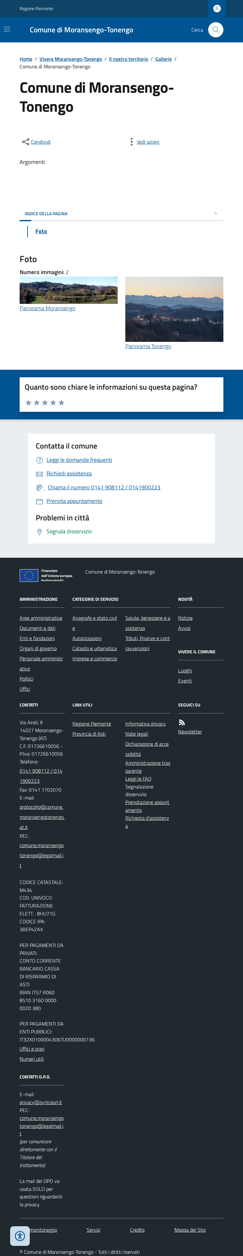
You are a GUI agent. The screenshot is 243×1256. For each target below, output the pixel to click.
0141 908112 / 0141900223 (41, 776)
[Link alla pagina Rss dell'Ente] (182, 722)
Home (26, 59)
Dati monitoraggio (38, 1230)
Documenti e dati (37, 628)
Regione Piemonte (36, 8)
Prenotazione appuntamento (147, 806)
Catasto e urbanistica (94, 648)
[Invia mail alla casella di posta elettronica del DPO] (41, 1102)
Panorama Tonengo (148, 346)
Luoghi (185, 670)
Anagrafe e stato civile (94, 623)
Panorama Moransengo (47, 308)
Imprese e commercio (94, 658)
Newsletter (190, 731)
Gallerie (163, 59)
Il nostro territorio (128, 59)
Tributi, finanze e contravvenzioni (147, 643)
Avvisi (184, 628)
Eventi (185, 680)
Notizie (185, 618)
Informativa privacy (145, 723)
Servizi (93, 1230)
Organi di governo (38, 648)
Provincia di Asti (89, 734)
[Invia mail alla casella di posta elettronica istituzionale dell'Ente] (42, 817)
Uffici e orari (32, 1048)
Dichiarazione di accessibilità (147, 749)
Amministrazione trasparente (147, 767)
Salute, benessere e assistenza (147, 623)
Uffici (25, 689)
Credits (137, 1230)
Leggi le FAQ (138, 778)
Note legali (136, 734)
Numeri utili (32, 1059)
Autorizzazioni (87, 638)
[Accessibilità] (20, 1236)
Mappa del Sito (190, 1230)
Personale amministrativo (41, 663)
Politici (26, 678)
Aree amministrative (41, 618)
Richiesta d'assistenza (147, 822)
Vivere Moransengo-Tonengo (71, 59)
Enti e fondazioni (37, 638)
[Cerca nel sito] (213, 29)
